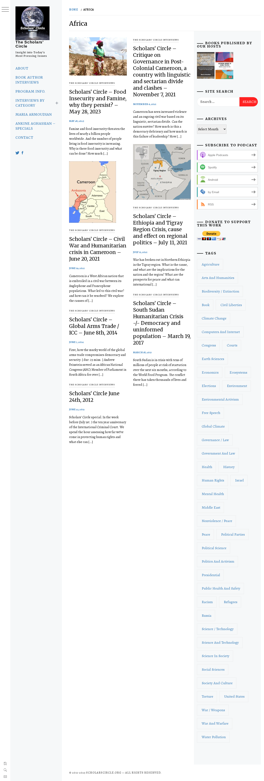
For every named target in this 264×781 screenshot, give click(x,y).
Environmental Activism (220, 399)
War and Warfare (215, 723)
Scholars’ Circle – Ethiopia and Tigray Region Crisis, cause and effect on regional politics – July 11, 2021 (160, 229)
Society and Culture (217, 683)
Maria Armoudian (33, 114)
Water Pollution (214, 736)
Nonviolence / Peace (217, 520)
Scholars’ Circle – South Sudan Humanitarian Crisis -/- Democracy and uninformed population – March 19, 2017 (162, 323)
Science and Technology (220, 642)
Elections (209, 385)
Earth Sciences (213, 358)
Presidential (211, 574)
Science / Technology (218, 628)
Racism (207, 601)
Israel (239, 480)
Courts (232, 345)
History (229, 466)
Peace (206, 534)
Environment (237, 385)
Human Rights (213, 480)
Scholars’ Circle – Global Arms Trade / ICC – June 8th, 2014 (94, 326)
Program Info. (30, 91)
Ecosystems (238, 372)
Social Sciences (213, 669)
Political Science (214, 548)
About (21, 68)
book (206, 304)
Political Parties (233, 534)
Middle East (211, 507)
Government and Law (218, 453)
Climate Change (214, 318)
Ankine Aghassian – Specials (35, 126)
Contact (24, 137)
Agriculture (210, 264)
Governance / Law (215, 439)
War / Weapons (213, 710)
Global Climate (213, 426)
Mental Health (213, 493)
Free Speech (211, 412)
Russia (206, 615)
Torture (207, 696)
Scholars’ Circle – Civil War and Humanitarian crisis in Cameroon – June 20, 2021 (97, 249)
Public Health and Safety (221, 588)
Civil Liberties (231, 304)
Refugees (230, 601)
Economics (210, 372)
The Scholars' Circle (29, 44)
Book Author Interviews (29, 79)
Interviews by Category (29, 102)
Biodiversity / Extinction (220, 291)
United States (234, 696)
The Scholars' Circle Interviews (92, 83)
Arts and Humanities (218, 277)
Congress (209, 345)
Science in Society (215, 655)
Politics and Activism (218, 561)
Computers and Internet (221, 331)
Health (207, 466)
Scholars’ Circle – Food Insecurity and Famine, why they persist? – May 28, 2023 (97, 102)
